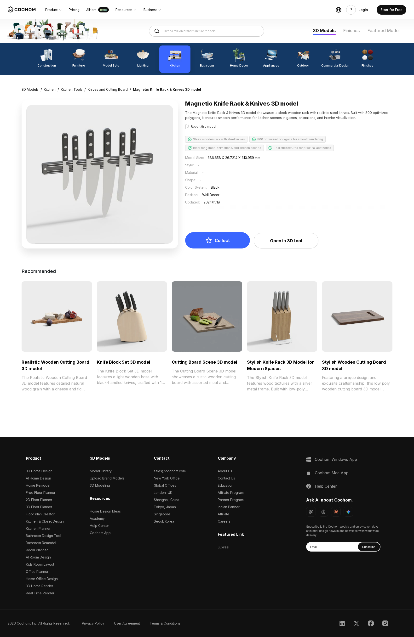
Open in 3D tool (286, 240)
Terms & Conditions (165, 623)
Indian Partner (229, 507)
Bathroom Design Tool (43, 536)
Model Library (101, 471)
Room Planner (37, 550)
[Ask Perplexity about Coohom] (323, 512)
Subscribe (368, 547)
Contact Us (226, 478)
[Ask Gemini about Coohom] (348, 512)
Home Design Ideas (105, 511)
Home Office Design (42, 579)
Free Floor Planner (40, 492)
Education (225, 485)
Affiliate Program (231, 492)
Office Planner (37, 571)
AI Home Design (38, 478)
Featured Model (384, 30)
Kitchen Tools (71, 89)
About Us (225, 471)
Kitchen (50, 89)
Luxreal (223, 547)
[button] (53, 10)
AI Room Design (38, 557)
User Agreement (127, 623)
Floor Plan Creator (40, 514)
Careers (224, 521)
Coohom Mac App (331, 472)
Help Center (99, 526)
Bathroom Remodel (41, 543)
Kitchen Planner (38, 528)
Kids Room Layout (40, 564)
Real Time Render (40, 593)
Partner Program (231, 500)
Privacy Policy (93, 623)
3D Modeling (100, 485)
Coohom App (100, 533)
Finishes (351, 30)
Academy (97, 518)
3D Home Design (39, 471)
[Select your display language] (338, 10)
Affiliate (223, 514)
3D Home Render (39, 586)
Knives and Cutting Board (108, 89)
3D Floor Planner (39, 507)
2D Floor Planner (39, 500)
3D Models (324, 30)
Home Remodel (38, 485)
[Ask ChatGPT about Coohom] (311, 512)
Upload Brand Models (107, 478)
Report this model (203, 126)
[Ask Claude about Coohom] (336, 512)
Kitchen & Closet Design (45, 521)
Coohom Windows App (336, 459)
